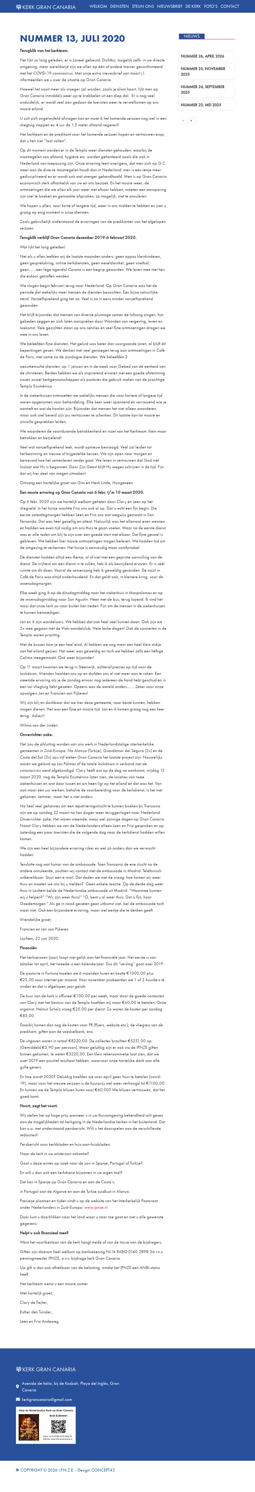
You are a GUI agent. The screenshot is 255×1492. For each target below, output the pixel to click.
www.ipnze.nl (96, 1207)
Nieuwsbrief (169, 6)
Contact (230, 6)
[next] (191, 121)
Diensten (119, 6)
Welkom (98, 6)
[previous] (183, 121)
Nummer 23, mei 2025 (201, 104)
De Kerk (193, 6)
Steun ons (143, 6)
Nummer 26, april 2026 (202, 56)
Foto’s (211, 6)
